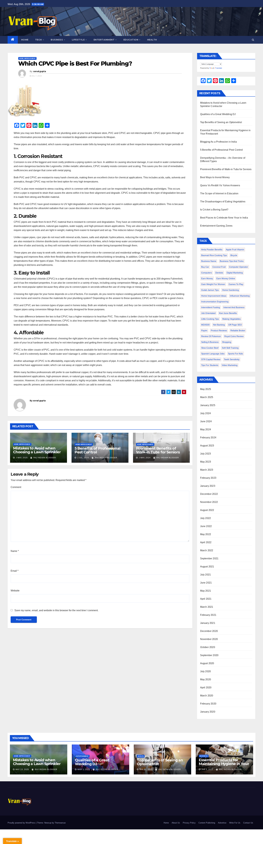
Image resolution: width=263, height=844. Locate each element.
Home (24, 39)
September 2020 (209, 655)
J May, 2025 (21, 458)
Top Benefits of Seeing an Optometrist (221, 122)
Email (14, 571)
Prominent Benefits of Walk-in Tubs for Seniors (158, 450)
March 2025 (206, 397)
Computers (206, 272)
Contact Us (248, 823)
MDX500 (205, 324)
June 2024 (206, 421)
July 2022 (205, 518)
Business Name (208, 261)
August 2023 (207, 445)
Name (15, 551)
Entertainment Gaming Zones (216, 225)
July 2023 (205, 453)
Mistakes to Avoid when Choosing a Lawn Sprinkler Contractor (37, 452)
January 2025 (207, 405)
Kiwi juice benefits (228, 313)
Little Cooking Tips (210, 319)
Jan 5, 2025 (207, 769)
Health (152, 39)
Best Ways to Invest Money (215, 177)
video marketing (229, 365)
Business (57, 39)
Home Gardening (230, 290)
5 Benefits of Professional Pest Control (97, 450)
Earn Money (207, 278)
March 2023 (206, 469)
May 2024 (205, 429)
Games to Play (236, 284)
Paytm (204, 330)
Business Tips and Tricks (232, 261)
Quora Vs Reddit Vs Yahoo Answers (220, 185)
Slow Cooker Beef (209, 348)
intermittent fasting (210, 307)
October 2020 (207, 647)
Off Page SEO (235, 324)
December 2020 (209, 631)
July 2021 (205, 574)
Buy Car (205, 267)
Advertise (222, 823)
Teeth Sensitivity (231, 359)
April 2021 (206, 599)
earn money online (225, 278)
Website (15, 590)
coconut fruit (219, 267)
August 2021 (207, 566)
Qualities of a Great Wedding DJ (218, 114)
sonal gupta (39, 71)
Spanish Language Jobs (212, 353)
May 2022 (205, 534)
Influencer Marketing (240, 296)
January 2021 (207, 623)
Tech (38, 39)
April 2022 (206, 542)
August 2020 (207, 663)
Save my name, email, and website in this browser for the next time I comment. (56, 610)
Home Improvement (27, 58)
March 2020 (206, 695)
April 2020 (206, 687)
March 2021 (206, 607)
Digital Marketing (235, 272)
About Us (176, 823)
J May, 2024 (144, 458)
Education (130, 39)
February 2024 (208, 437)
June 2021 (206, 582)
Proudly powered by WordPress (22, 823)
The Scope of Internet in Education (219, 193)
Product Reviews (219, 330)
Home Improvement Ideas (213, 296)
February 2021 (208, 615)
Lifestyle (78, 39)
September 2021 (209, 558)
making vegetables (231, 319)
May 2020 (205, 679)
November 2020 (209, 639)
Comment (16, 487)
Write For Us (234, 823)
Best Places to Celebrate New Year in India (224, 217)
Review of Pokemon (211, 336)
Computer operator (238, 267)
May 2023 (205, 461)
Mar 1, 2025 (83, 769)
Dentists (219, 272)
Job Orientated (208, 313)
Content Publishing (206, 823)
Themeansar (60, 823)
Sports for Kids (235, 353)
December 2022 (209, 494)
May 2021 (205, 590)
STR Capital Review (210, 359)
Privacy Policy (189, 823)
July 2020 (205, 671)
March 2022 (206, 550)
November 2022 (209, 502)
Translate (218, 68)
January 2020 (207, 711)
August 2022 (207, 510)
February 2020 (208, 703)
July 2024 (205, 413)
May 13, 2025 (22, 769)
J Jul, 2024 (83, 458)
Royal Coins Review (234, 336)
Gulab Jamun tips (210, 290)
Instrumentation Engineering (214, 301)
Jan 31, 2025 (146, 769)
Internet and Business (233, 307)
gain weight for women (213, 284)
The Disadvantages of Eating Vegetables (222, 201)
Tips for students (209, 365)
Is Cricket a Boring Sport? (214, 209)
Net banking (219, 324)
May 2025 (205, 389)
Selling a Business (210, 342)
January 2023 (207, 486)
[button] (253, 39)
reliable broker (237, 330)
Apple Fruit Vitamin (235, 249)
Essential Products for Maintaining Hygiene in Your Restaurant (224, 764)
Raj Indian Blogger (44, 458)
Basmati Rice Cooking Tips (214, 255)
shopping (226, 342)
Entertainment (104, 39)
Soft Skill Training (230, 348)
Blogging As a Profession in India (218, 141)
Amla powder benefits (211, 249)
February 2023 (208, 478)
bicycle (233, 255)
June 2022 (206, 526)
